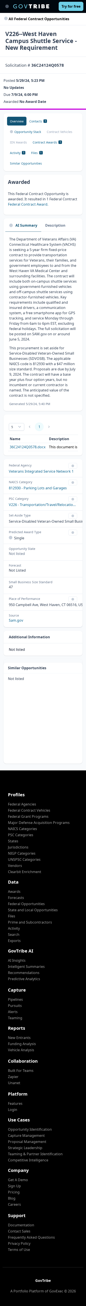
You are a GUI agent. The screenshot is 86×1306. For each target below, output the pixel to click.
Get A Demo (18, 1179)
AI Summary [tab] (26, 225)
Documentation (21, 1225)
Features (15, 1103)
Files (11, 916)
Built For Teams (21, 1070)
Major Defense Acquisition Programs (39, 822)
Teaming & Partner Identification (35, 1154)
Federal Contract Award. (28, 204)
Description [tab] (55, 225)
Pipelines (15, 999)
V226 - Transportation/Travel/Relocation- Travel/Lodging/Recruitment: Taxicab (43, 504)
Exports (14, 940)
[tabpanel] (43, 321)
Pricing (14, 1192)
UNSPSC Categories (24, 859)
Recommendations (23, 972)
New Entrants (19, 1037)
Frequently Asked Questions (31, 1237)
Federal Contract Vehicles (29, 810)
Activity (14, 928)
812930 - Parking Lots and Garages (38, 488)
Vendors (15, 865)
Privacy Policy (19, 1243)
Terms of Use (19, 1249)
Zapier (13, 1076)
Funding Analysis (22, 1043)
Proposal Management (27, 1141)
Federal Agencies (22, 804)
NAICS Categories (22, 828)
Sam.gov (16, 620)
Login (12, 1109)
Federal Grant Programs (28, 816)
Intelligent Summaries (26, 966)
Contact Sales (19, 1231)
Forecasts (16, 897)
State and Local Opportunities (33, 910)
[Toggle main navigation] (7, 6)
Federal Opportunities (26, 903)
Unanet (14, 1082)
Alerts (13, 1011)
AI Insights (17, 960)
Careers (14, 1204)
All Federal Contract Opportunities (38, 18)
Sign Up (14, 1186)
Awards (14, 891)
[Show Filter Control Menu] (72, 466)
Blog (11, 1198)
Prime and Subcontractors (30, 922)
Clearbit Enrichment (24, 871)
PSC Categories (20, 834)
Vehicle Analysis (21, 1050)
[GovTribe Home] (31, 6)
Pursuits (15, 1005)
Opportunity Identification (30, 1129)
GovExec (56, 1291)
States (13, 841)
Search (13, 934)
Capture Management (26, 1135)
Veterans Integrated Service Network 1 (41, 471)
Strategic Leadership (25, 1147)
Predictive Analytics (24, 978)
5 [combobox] (12, 427)
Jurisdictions (18, 847)
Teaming (15, 1017)
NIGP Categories (22, 853)
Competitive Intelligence (28, 1160)
